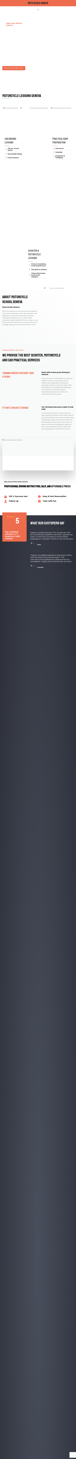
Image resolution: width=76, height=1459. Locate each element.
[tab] (14, 149)
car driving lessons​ (10, 140)
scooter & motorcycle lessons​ (34, 254)
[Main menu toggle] (38, 10)
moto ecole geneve (38, 3)
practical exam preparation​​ (60, 140)
